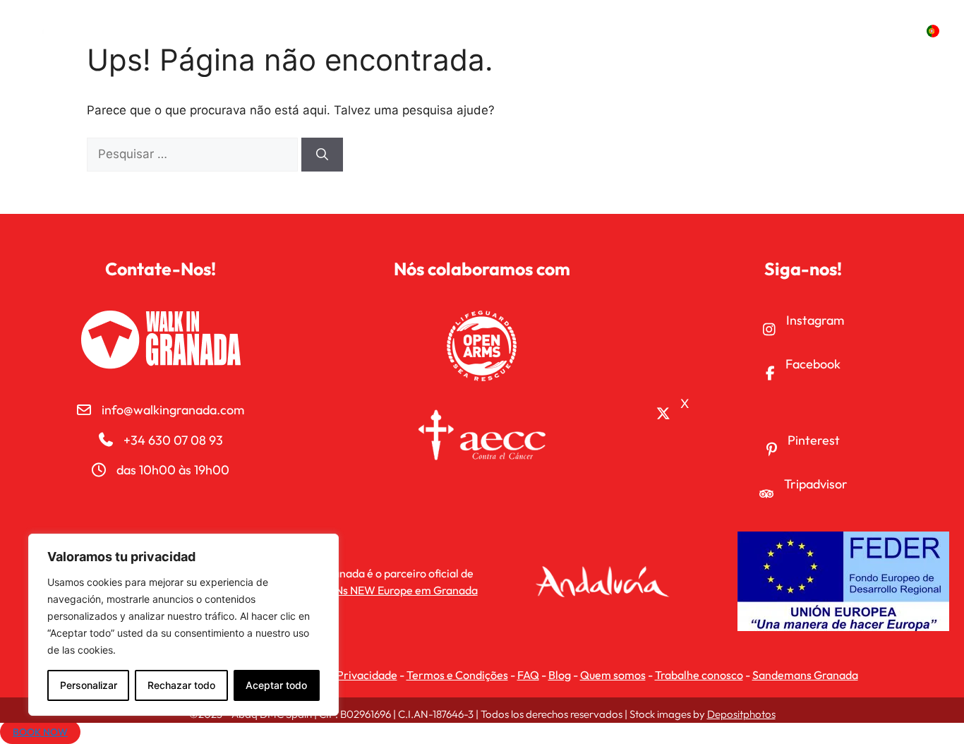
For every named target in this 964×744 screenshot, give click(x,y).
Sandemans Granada (805, 675)
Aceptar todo (276, 685)
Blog (559, 675)
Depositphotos (741, 714)
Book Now (40, 732)
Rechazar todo (181, 685)
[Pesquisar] (322, 155)
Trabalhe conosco (699, 675)
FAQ (528, 675)
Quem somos (613, 675)
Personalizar (88, 685)
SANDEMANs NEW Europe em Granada (380, 590)
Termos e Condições (457, 675)
